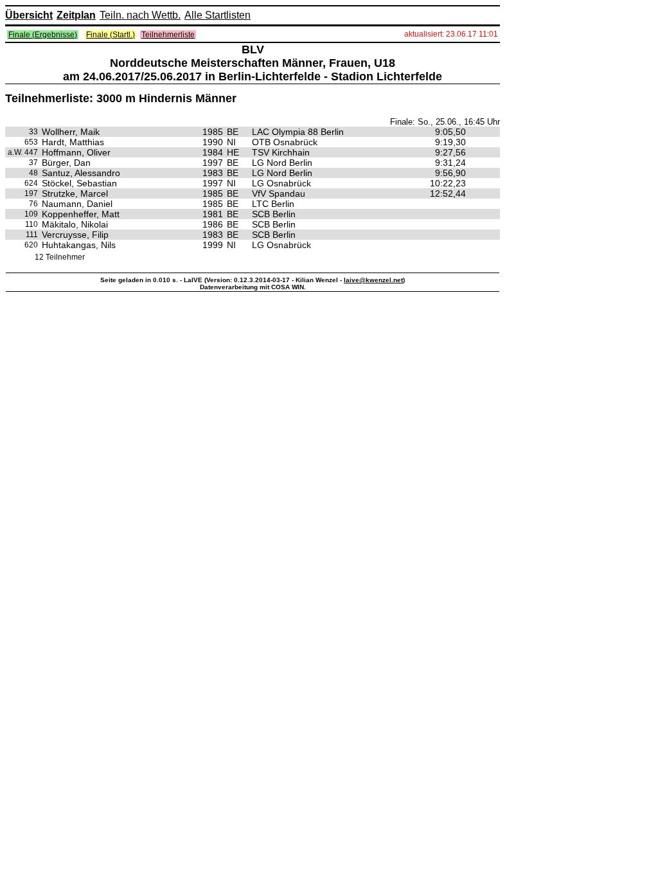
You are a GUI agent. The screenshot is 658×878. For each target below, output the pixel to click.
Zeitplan (76, 15)
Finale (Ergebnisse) (42, 34)
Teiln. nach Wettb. (140, 15)
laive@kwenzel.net (373, 279)
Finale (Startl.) (110, 34)
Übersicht (29, 15)
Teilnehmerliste (168, 34)
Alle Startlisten (217, 15)
